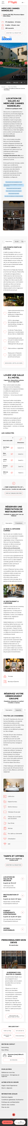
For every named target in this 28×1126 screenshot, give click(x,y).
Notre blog (5, 1047)
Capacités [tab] (18, 710)
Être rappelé (20, 1035)
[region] (13, 42)
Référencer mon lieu (8, 1072)
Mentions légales (7, 1097)
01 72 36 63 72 (20, 1030)
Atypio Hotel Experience (9, 1085)
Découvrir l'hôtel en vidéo (13, 363)
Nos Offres (5, 1050)
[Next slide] (24, 82)
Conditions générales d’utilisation (12, 1099)
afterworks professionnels (11, 548)
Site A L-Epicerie (6, 1088)
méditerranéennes (9, 136)
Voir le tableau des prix (14, 493)
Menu (3, 3)
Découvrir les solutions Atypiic (13, 1016)
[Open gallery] (12, 448)
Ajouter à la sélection (13, 32)
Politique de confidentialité (10, 1102)
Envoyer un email (7, 1036)
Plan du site (5, 1107)
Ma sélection (21, 1122)
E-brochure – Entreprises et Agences (10, 1075)
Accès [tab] (16, 241)
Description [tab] (9, 523)
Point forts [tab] (9, 241)
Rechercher (7, 1122)
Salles (15, 82)
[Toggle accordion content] (22, 878)
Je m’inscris (13, 1060)
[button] (1, 63)
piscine (14, 147)
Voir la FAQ (7, 1030)
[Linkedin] (13, 1114)
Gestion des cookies (8, 1104)
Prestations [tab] (18, 523)
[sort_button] (12, 437)
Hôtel (8, 82)
